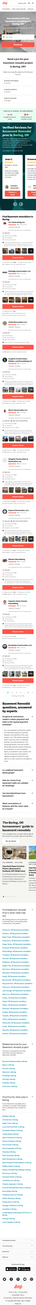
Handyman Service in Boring (12, 1195)
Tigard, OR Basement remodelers (14, 1001)
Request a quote (12, 193)
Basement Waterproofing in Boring (14, 1061)
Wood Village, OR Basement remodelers (16, 951)
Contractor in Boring (9, 1086)
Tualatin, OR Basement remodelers (15, 1016)
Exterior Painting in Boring (11, 1141)
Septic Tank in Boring (10, 1123)
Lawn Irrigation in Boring (11, 1222)
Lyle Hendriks (7, 862)
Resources (5, 1251)
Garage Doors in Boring (10, 1202)
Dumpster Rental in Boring (12, 1177)
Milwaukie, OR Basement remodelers (15, 973)
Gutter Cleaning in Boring (11, 1198)
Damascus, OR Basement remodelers (15, 930)
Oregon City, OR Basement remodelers (16, 966)
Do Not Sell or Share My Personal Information (18, 1298)
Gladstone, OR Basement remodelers (15, 962)
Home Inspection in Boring (11, 1148)
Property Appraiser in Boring (12, 1184)
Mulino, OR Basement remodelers (14, 1005)
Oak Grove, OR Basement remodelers (15, 969)
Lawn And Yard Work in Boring (13, 1127)
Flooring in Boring (8, 1079)
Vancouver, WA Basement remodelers (15, 987)
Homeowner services (9, 1240)
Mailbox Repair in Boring (11, 1166)
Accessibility (18, 1295)
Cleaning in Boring (9, 1152)
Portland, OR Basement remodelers (15, 948)
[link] (7, 187)
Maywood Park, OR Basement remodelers (17, 983)
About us (5, 1257)
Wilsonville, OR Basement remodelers (16, 1023)
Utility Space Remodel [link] (19, 9)
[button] (5, 251)
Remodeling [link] (6, 9)
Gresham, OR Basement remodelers (15, 933)
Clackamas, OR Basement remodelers (16, 941)
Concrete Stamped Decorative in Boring (16, 1188)
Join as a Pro (22, 3)
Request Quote (18, 258)
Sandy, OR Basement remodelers (14, 976)
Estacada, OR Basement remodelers (15, 1008)
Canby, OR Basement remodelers (14, 1026)
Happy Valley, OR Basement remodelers (16, 944)
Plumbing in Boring (9, 1076)
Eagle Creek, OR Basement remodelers (16, 937)
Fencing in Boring (8, 1219)
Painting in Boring (8, 1083)
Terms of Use (13, 1292)
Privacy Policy (23, 1292)
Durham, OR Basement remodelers (14, 1034)
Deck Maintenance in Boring (12, 1159)
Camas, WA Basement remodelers (14, 998)
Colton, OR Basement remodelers (14, 1019)
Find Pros (18, 44)
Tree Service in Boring (10, 1120)
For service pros (7, 1246)
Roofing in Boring (8, 1116)
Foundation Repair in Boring (12, 1130)
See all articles (11, 841)
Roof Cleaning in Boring (10, 1155)
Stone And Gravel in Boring (12, 1138)
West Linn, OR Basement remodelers (15, 994)
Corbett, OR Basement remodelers (14, 1012)
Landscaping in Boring (10, 1134)
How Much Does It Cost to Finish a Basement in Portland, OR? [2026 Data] (13, 868)
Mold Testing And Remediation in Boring (16, 1163)
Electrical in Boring (9, 1072)
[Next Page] (32, 692)
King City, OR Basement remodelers (15, 1030)
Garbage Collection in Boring (12, 1205)
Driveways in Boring (9, 1173)
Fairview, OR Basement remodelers (15, 958)
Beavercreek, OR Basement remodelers (16, 980)
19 (28, 692)
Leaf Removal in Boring (10, 1180)
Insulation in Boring (9, 1209)
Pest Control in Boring (10, 1145)
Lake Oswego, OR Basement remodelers (16, 991)
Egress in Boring (8, 1065)
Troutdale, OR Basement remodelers (15, 955)
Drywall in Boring (8, 1068)
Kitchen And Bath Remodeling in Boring (16, 1170)
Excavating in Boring (9, 1191)
